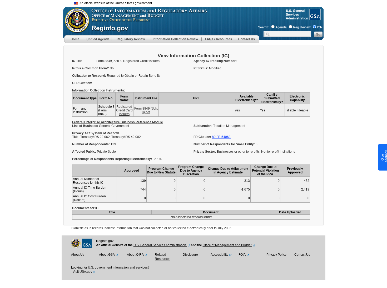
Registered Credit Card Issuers (124, 110)
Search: (263, 27)
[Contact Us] (247, 42)
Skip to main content (197, 2)
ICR (319, 27)
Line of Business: (85, 126)
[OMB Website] (75, 30)
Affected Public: (84, 151)
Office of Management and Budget (227, 245)
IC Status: (201, 68)
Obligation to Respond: (89, 76)
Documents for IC (85, 208)
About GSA (107, 254)
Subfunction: (203, 126)
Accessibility (219, 254)
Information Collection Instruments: (98, 90)
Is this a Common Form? (91, 68)
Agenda (281, 27)
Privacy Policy (276, 254)
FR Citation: (203, 137)
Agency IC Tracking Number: (215, 61)
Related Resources (162, 257)
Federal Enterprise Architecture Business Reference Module (117, 122)
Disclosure (190, 254)
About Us (77, 254)
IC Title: (77, 61)
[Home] (73, 42)
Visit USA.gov (82, 272)
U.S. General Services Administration (160, 245)
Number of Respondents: (91, 144)
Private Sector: (205, 151)
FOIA (242, 254)
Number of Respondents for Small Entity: (225, 144)
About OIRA (135, 254)
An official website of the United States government (115, 3)
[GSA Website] (314, 18)
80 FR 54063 (221, 137)
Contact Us (302, 254)
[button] (97, 39)
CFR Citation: (82, 83)
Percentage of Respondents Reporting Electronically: (112, 159)
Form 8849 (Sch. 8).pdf (146, 110)
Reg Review (302, 27)
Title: (76, 137)
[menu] (97, 39)
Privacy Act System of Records (96, 133)
